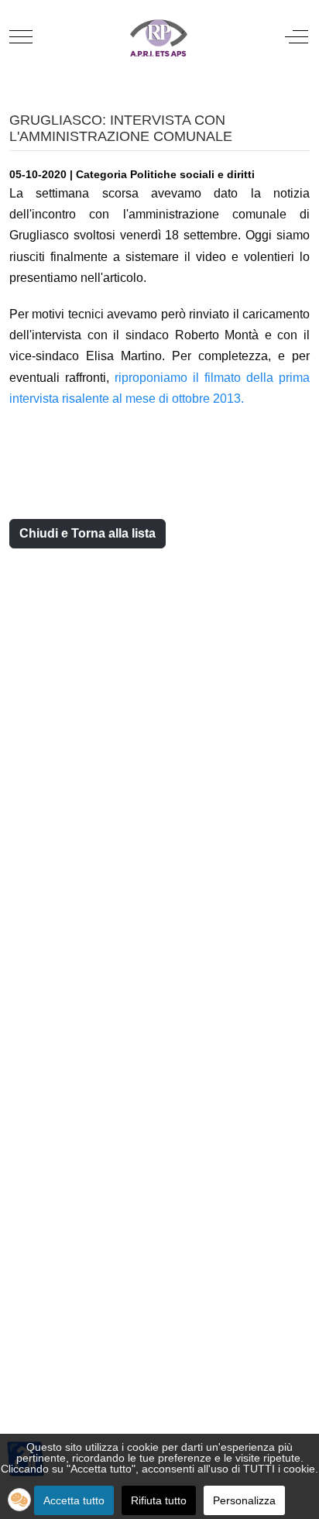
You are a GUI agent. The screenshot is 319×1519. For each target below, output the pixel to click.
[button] (19, 1499)
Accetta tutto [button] (74, 1500)
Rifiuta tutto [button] (159, 1500)
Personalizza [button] (244, 1500)
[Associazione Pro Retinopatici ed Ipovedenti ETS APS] (158, 37)
